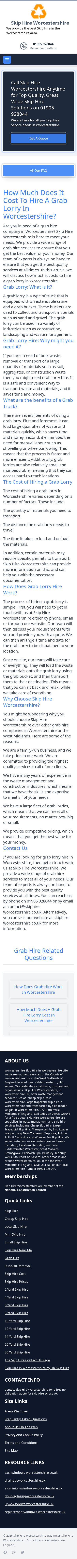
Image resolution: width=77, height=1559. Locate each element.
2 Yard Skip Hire (16, 1289)
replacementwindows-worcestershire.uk (35, 1512)
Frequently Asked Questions (26, 1419)
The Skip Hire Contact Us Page (27, 1360)
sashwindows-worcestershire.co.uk (31, 1472)
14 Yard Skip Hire (17, 1336)
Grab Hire (12, 1258)
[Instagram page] (14, 1552)
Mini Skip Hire (15, 1234)
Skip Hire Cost (15, 1274)
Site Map (11, 1450)
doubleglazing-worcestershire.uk (29, 1496)
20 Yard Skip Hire (17, 1344)
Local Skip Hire (16, 1226)
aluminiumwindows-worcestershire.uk (33, 1488)
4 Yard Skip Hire (16, 1297)
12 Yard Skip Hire (17, 1329)
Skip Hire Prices (16, 1281)
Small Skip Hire (16, 1242)
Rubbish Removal (18, 1266)
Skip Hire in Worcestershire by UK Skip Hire (37, 1368)
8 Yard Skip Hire (16, 1313)
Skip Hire (11, 1211)
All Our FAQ (38, 170)
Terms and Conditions (21, 1443)
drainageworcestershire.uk (25, 1480)
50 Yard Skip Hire (17, 1352)
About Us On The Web (21, 1427)
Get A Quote (38, 138)
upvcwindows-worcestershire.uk (29, 1504)
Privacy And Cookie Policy (24, 1435)
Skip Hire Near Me (18, 1250)
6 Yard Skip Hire (16, 1305)
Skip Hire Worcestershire (40, 22)
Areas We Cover (16, 1411)
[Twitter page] (22, 1552)
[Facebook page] (5, 1552)
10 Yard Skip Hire (17, 1321)
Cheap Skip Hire (16, 1219)
